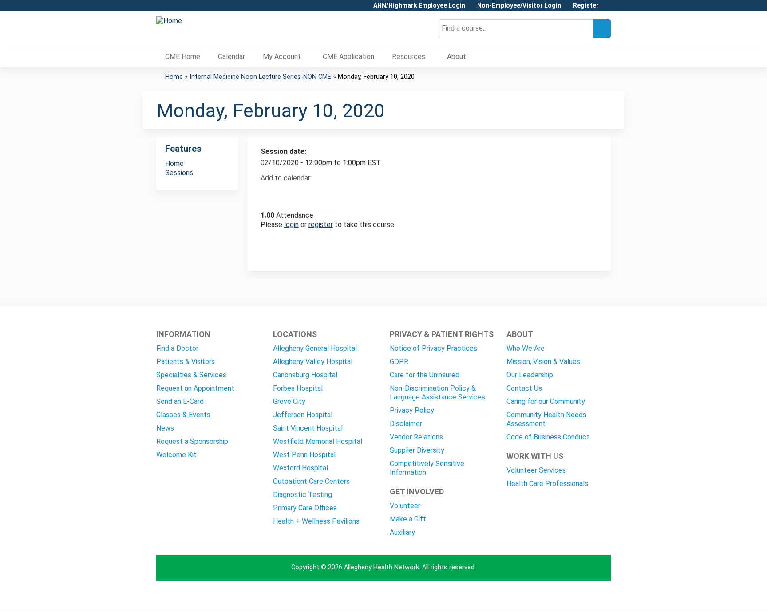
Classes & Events (183, 415)
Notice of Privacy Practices (433, 348)
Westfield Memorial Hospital (317, 441)
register (320, 224)
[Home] (169, 21)
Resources (408, 56)
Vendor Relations (416, 437)
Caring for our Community (545, 401)
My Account (282, 56)
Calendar (231, 56)
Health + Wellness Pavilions (316, 521)
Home (174, 77)
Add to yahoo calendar (290, 194)
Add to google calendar (270, 194)
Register (586, 5)
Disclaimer (406, 423)
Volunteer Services (536, 470)
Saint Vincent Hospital (308, 428)
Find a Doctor (177, 348)
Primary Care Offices (305, 508)
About (456, 56)
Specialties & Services (191, 375)
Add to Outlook (331, 194)
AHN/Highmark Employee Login (419, 5)
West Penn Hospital (304, 454)
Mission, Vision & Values (543, 361)
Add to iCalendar (309, 193)
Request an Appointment (195, 388)
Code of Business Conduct (547, 437)
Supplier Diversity (417, 450)
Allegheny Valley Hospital (312, 361)
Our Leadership (529, 375)
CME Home (182, 56)
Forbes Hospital (298, 388)
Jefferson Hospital (302, 415)
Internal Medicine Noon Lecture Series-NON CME (260, 77)
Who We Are (525, 348)
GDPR (399, 361)
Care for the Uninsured (424, 375)
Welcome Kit (176, 454)
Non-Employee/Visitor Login (519, 5)
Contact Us (524, 388)
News (165, 428)
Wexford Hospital (300, 468)
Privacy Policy (412, 410)
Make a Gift (408, 519)
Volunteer (405, 505)
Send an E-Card (180, 401)
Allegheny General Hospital (315, 348)
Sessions (179, 172)
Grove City (289, 401)
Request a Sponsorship (192, 441)
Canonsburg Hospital (305, 375)
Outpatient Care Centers (311, 481)
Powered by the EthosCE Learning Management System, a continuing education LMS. (579, 596)
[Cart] (608, 8)
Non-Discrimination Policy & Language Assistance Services (437, 392)
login (291, 224)
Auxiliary (402, 532)
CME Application (348, 56)
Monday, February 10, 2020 (376, 77)
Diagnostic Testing (302, 494)
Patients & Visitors (185, 361)
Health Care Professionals (547, 483)
